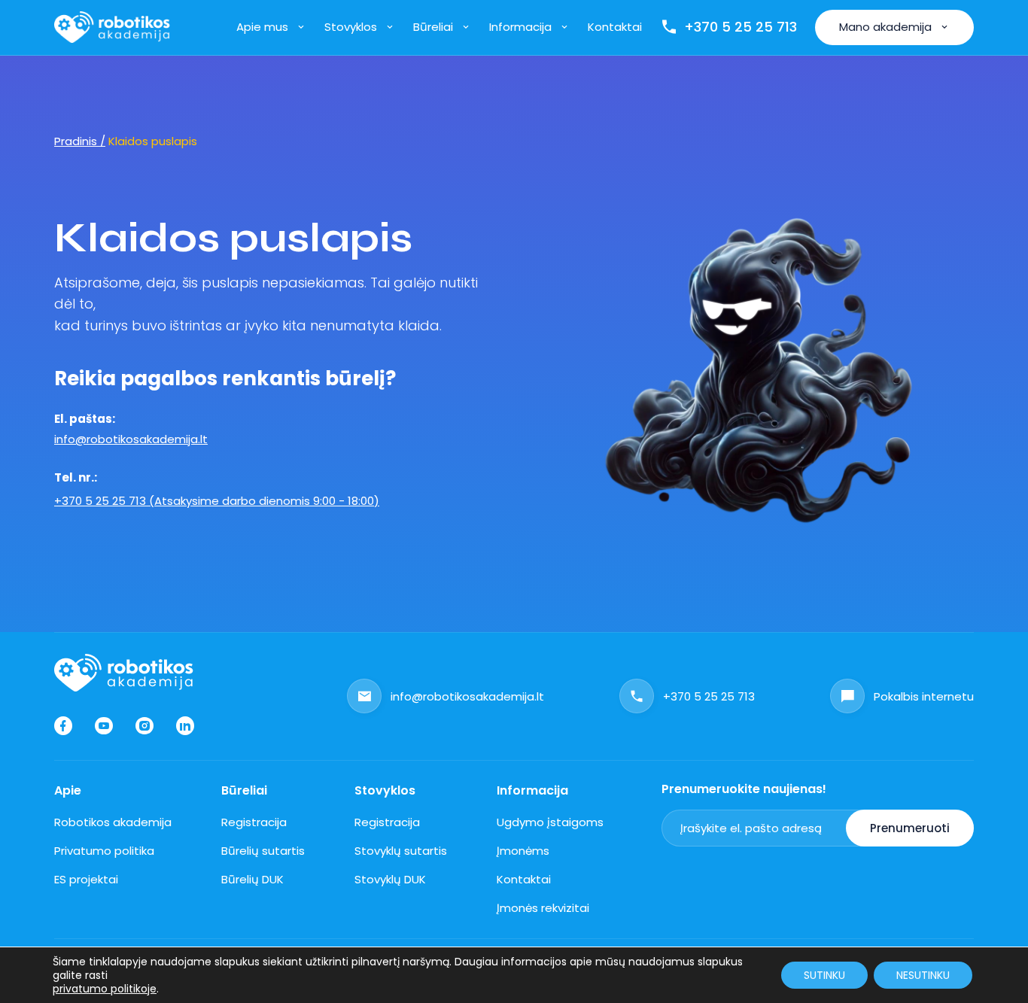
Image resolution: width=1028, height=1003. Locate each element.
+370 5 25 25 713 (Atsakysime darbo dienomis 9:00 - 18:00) (216, 501)
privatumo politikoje (105, 988)
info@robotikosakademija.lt (131, 439)
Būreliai (433, 27)
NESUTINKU (923, 975)
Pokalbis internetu (924, 696)
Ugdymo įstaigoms (550, 822)
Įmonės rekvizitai (543, 908)
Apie (67, 790)
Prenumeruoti (910, 828)
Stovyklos (350, 27)
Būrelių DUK (252, 879)
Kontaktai (615, 27)
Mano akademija (885, 27)
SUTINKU (824, 975)
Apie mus (262, 27)
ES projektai (86, 879)
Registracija (254, 822)
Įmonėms (523, 851)
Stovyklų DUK (390, 879)
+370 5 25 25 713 (740, 26)
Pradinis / (79, 141)
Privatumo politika (104, 851)
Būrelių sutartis (263, 851)
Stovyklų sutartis (400, 851)
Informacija (520, 27)
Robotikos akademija (113, 822)
